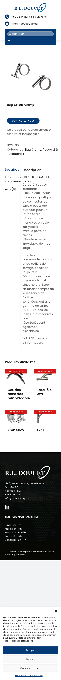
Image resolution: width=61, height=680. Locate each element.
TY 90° (41, 430)
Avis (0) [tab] (10, 189)
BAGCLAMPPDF (40, 177)
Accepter (30, 650)
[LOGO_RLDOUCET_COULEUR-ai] (30, 4)
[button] (56, 611)
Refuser (30, 659)
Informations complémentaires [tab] (11, 179)
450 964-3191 (19, 17)
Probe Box (15, 430)
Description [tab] (11, 170)
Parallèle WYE (44, 392)
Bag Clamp (33, 150)
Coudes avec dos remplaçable (18, 394)
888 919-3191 (39, 17)
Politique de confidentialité (28, 675)
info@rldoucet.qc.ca (24, 24)
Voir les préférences (30, 668)
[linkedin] (7, 507)
